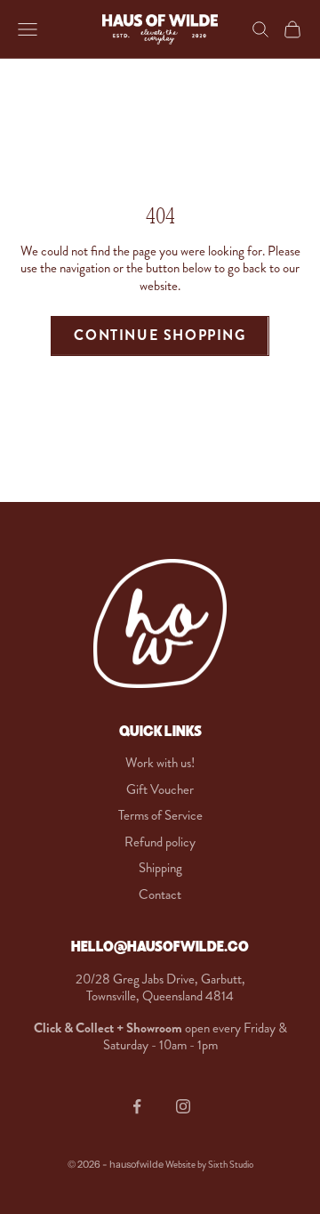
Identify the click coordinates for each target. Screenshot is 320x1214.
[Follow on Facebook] (137, 1106)
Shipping (160, 868)
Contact (160, 894)
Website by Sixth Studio (209, 1164)
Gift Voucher (160, 789)
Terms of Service (160, 815)
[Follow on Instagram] (183, 1106)
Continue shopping (159, 335)
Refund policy (160, 842)
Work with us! (160, 763)
